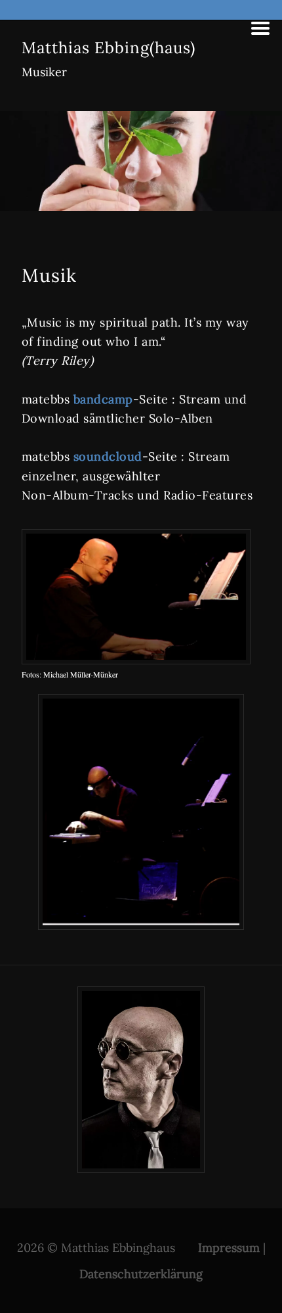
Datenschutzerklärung (141, 1273)
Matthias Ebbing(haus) (108, 47)
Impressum (229, 1247)
